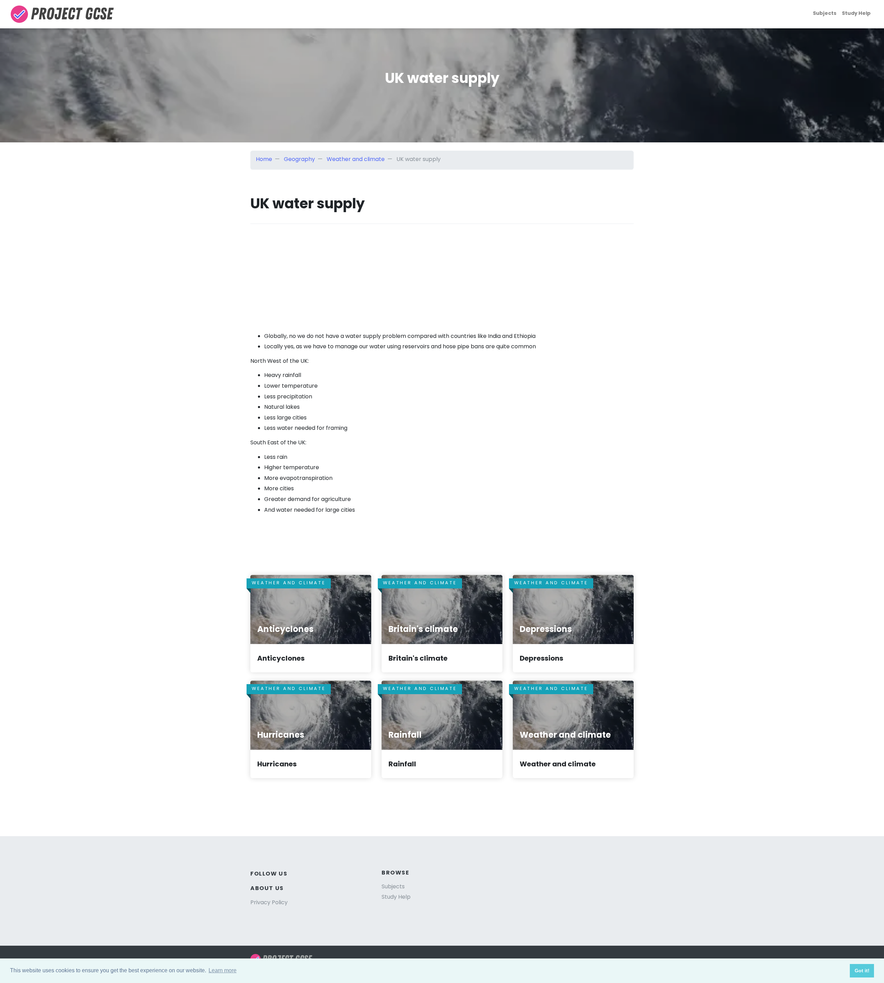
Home (264, 159)
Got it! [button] (862, 970)
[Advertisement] (442, 272)
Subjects (824, 13)
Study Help (856, 13)
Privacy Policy (269, 902)
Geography (299, 159)
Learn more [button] (223, 970)
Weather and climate (356, 159)
